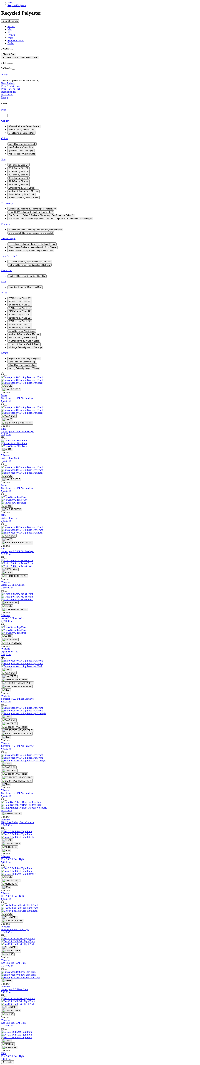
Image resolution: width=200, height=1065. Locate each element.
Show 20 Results (10, 21)
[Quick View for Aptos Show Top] (2, 494)
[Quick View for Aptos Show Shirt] (2, 437)
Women (11, 26)
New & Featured (16, 40)
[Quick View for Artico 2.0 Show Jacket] (2, 557)
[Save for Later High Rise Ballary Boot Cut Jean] (5, 800)
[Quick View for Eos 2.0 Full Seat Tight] (2, 828)
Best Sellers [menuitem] (7, 94)
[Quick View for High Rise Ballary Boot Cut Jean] (2, 799)
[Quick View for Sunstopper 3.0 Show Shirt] (2, 969)
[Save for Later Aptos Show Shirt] (5, 438)
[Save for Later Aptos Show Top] (5, 495)
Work (10, 37)
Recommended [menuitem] (8, 91)
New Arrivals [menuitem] (8, 83)
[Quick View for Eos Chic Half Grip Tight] (2, 935)
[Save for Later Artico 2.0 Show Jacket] (5, 558)
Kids (10, 32)
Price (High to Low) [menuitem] (11, 86)
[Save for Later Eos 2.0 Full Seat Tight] (5, 829)
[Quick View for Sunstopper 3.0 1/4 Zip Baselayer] (2, 374)
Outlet (11, 43)
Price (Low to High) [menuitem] (11, 89)
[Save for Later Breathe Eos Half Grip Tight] (5, 903)
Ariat (10, 2)
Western (11, 35)
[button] (100, 74)
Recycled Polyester (17, 5)
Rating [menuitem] (4, 97)
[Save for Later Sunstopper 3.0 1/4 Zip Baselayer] (5, 375)
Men (10, 29)
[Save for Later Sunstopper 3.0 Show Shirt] (5, 969)
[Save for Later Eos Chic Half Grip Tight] (5, 936)
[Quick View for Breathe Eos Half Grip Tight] (2, 902)
